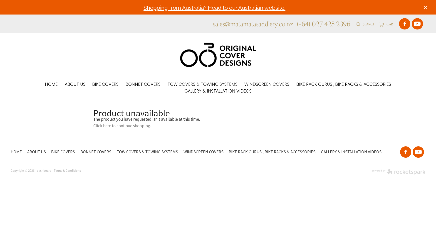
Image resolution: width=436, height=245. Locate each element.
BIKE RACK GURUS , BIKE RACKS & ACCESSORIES (343, 84)
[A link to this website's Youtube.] (417, 23)
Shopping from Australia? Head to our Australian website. (214, 7)
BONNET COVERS (143, 84)
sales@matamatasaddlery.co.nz (253, 24)
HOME (51, 84)
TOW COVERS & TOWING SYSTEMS (203, 84)
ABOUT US (75, 84)
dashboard (44, 171)
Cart (390, 24)
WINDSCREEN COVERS (266, 84)
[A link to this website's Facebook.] (404, 23)
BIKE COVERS (105, 84)
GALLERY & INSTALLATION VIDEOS (218, 91)
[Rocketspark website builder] (399, 172)
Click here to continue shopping (121, 126)
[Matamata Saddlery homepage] (218, 54)
